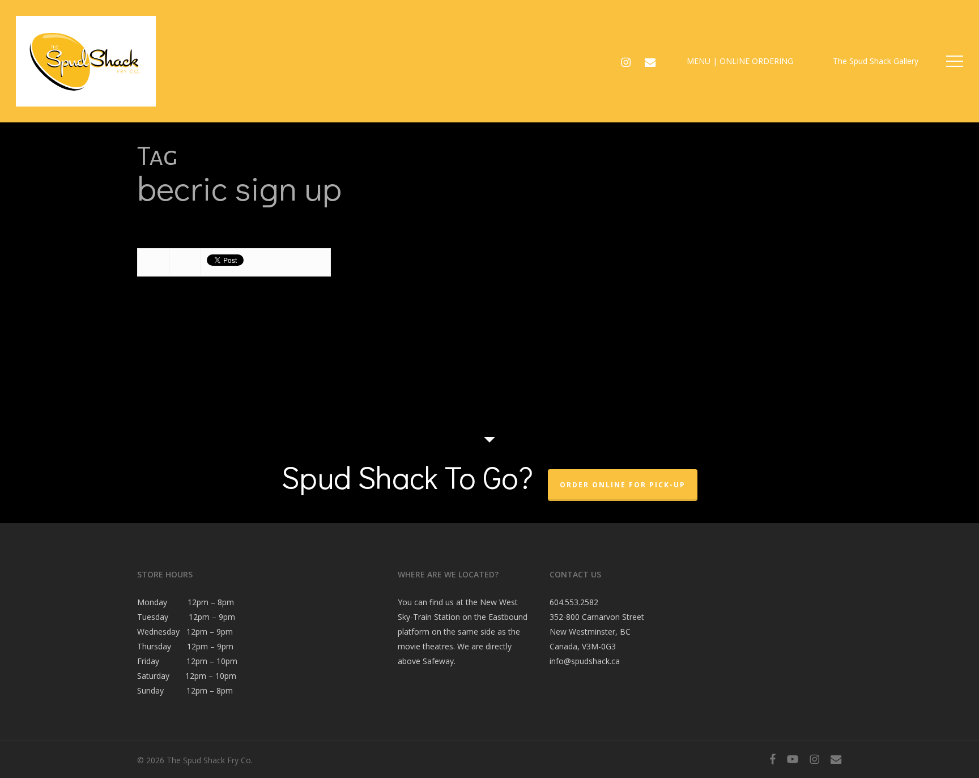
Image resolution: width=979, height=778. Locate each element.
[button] (954, 61)
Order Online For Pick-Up (623, 485)
